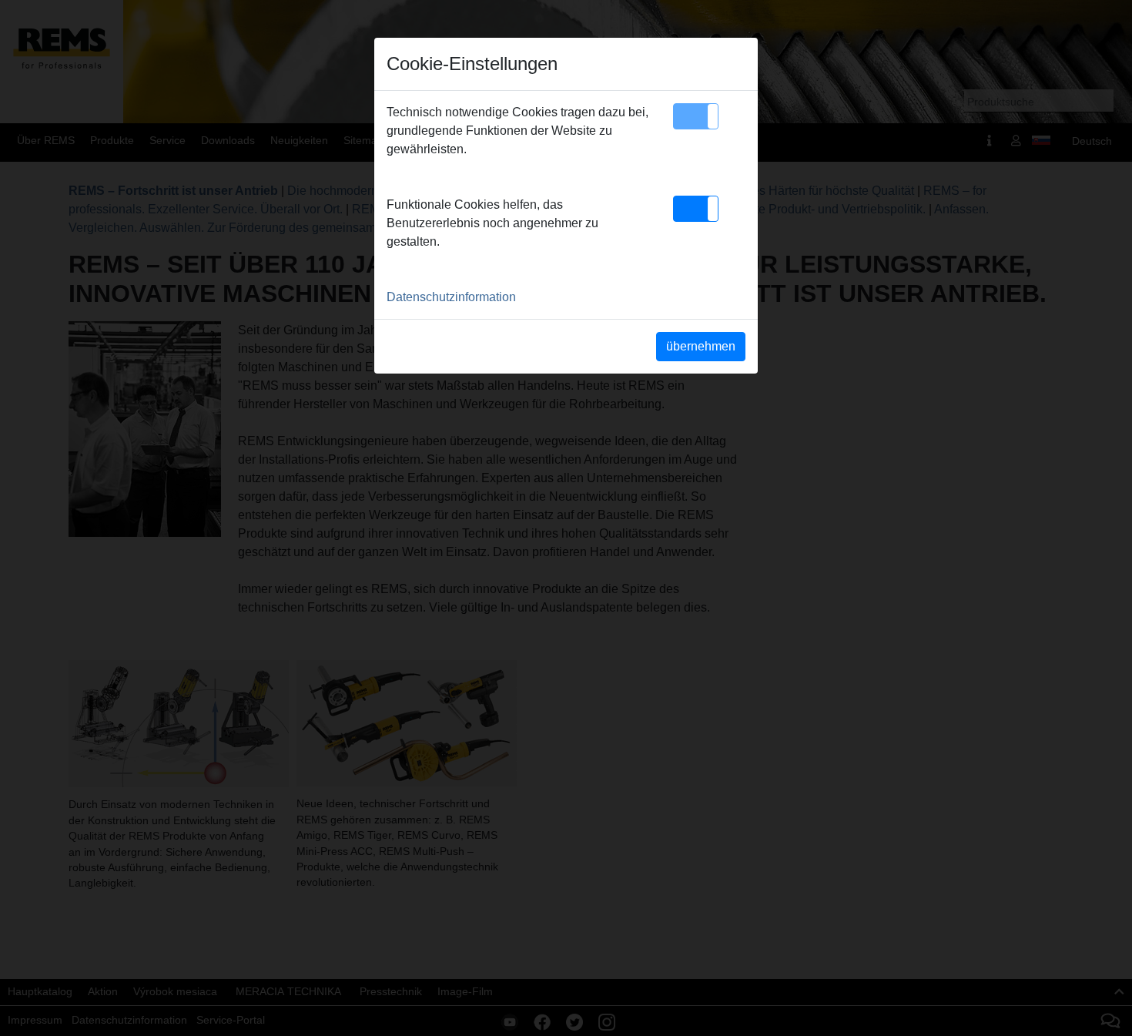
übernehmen (700, 346)
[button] (695, 116)
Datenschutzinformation (451, 296)
